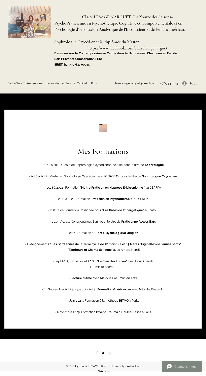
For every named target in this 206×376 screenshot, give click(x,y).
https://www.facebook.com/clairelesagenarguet (127, 48)
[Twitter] (103, 353)
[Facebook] (97, 353)
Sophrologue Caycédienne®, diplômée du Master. (96, 41)
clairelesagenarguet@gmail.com (135, 83)
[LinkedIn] (109, 353)
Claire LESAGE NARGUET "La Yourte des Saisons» (127, 17)
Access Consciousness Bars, (79, 221)
